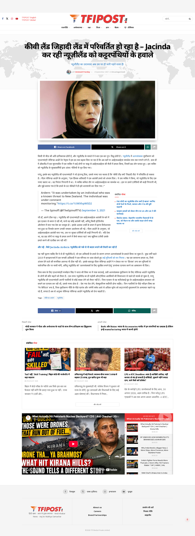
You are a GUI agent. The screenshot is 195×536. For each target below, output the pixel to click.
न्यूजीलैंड (60, 298)
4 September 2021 (101, 72)
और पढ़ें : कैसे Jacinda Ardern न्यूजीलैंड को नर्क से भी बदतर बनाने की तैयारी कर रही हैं (77, 247)
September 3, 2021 (93, 210)
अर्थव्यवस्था (77, 27)
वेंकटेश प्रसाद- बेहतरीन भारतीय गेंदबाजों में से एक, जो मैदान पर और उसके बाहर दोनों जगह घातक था (135, 221)
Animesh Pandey (82, 72)
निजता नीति (147, 511)
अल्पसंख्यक (138, 156)
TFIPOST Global (29, 20)
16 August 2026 (132, 384)
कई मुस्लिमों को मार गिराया (113, 257)
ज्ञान (107, 27)
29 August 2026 (32, 381)
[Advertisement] (97, 6)
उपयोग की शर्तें (147, 507)
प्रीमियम (131, 27)
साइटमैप (148, 515)
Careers (97, 511)
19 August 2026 (82, 381)
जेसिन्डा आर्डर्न (49, 298)
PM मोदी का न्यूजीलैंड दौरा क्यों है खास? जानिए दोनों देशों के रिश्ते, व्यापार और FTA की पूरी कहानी (136, 204)
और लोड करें (136, 231)
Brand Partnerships (97, 515)
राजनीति (64, 27)
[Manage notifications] (187, 519)
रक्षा (89, 27)
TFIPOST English (29, 17)
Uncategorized (118, 72)
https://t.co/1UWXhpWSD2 (75, 203)
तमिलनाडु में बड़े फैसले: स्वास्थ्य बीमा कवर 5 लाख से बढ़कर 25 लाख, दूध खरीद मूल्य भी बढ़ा (96, 376)
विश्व (98, 27)
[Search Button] (190, 18)
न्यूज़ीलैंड (126, 156)
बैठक (117, 27)
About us (97, 507)
